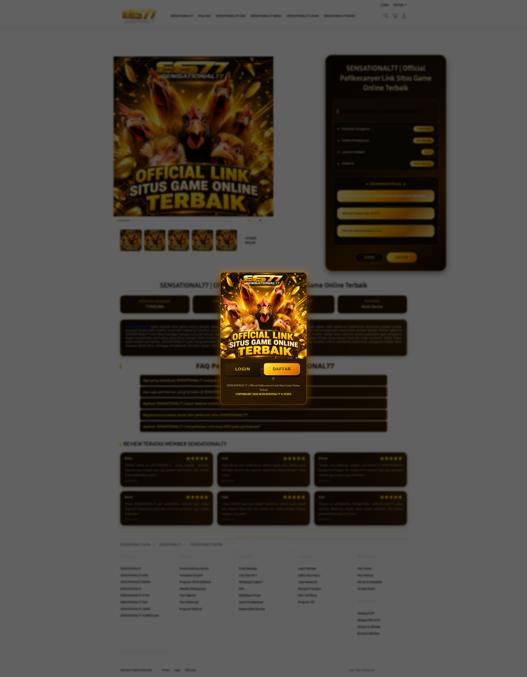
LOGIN (242, 369)
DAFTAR (282, 369)
